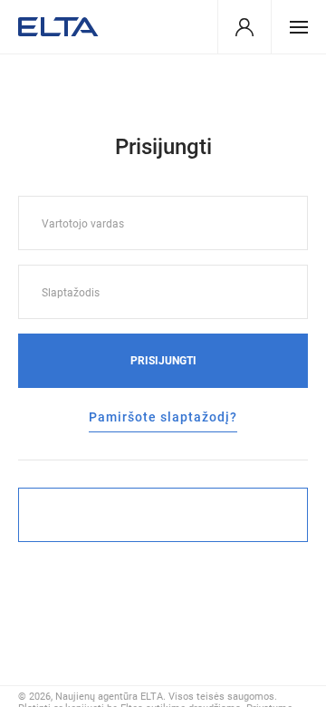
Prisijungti (163, 360)
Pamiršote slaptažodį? (163, 417)
